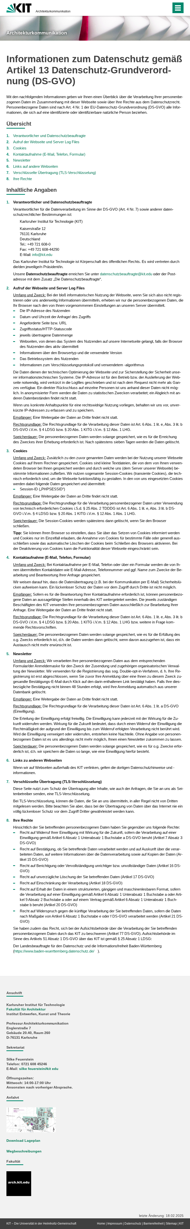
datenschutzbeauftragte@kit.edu (126, 274)
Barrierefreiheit (153, 1223)
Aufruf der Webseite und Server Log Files (46, 142)
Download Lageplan (23, 1141)
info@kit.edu (42, 254)
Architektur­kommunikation (53, 11)
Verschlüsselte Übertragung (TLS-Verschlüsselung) (54, 172)
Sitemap (171, 1223)
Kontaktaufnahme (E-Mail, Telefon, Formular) (49, 154)
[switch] (166, 8)
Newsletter (21, 160)
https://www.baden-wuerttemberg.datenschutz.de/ (54, 951)
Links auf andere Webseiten (35, 166)
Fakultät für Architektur (26, 1009)
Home (101, 1223)
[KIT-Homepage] (18, 7)
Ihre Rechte (22, 179)
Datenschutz (132, 1223)
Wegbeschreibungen (24, 1151)
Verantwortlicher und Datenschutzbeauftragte (49, 136)
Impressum (114, 1223)
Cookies (19, 148)
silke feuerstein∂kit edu (38, 1069)
